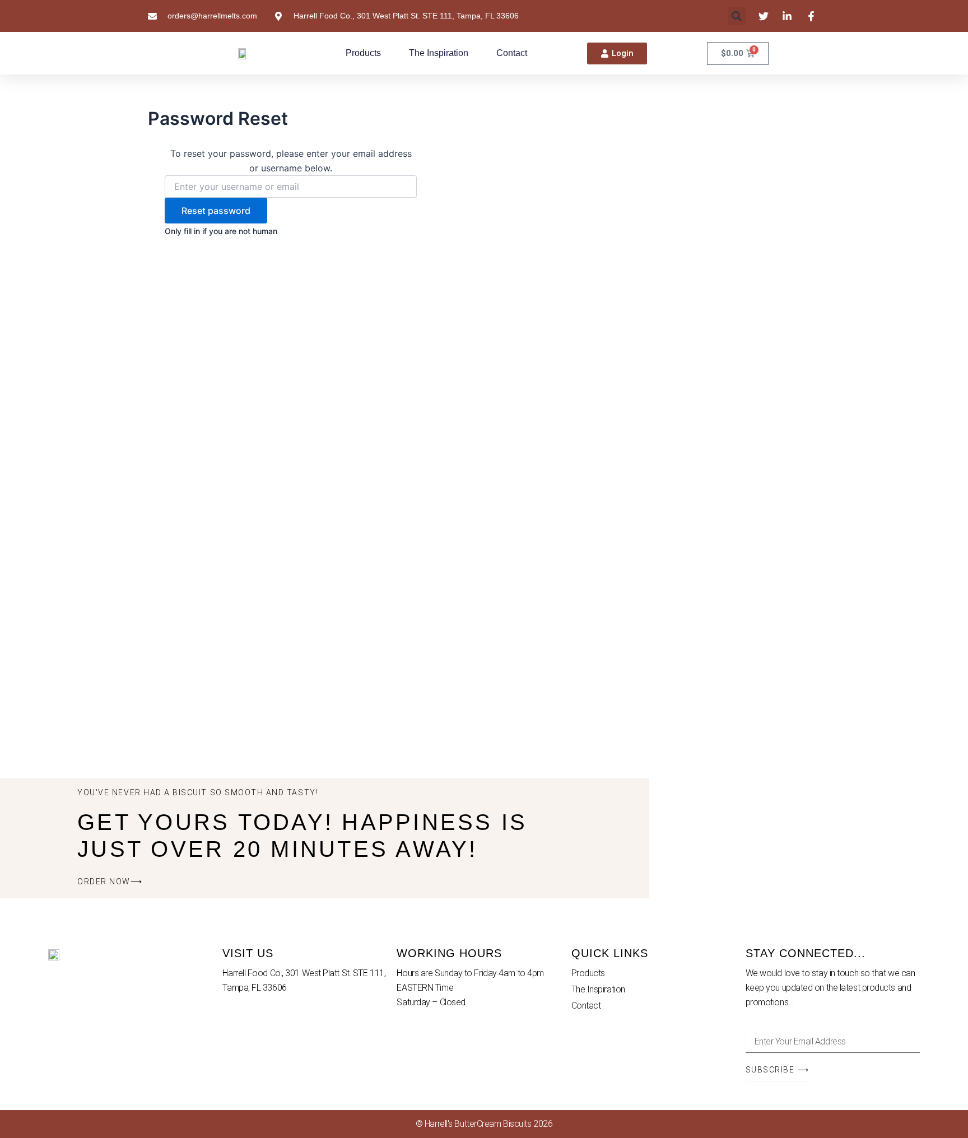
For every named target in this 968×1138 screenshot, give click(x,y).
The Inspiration (438, 53)
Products (363, 53)
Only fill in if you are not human (221, 231)
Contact (511, 53)
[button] (737, 16)
